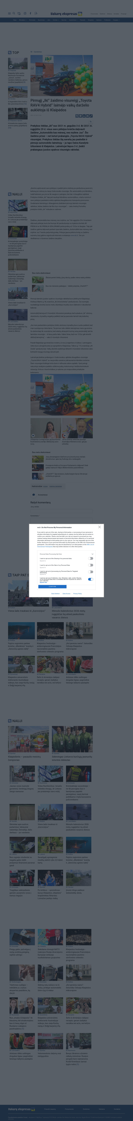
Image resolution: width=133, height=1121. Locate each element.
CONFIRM (52, 586)
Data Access (66, 593)
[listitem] (66, 554)
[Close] (100, 527)
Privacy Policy (77, 593)
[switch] (90, 558)
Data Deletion (55, 593)
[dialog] (66, 560)
